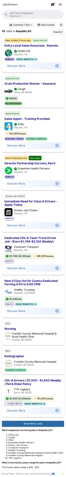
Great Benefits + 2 (26, 59)
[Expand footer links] (63, 474)
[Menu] (60, 4)
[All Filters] (61, 25)
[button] (33, 14)
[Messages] (52, 4)
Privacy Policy (7, 474)
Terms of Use (22, 474)
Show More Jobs (33, 423)
